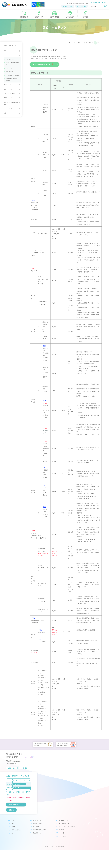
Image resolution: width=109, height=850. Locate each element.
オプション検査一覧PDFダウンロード (42, 64)
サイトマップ (62, 836)
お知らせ (6, 113)
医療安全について (64, 820)
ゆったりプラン (9, 68)
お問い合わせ (82, 6)
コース (85, 43)
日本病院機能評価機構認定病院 (40, 744)
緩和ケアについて (38, 820)
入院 (13, 823)
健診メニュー (7, 51)
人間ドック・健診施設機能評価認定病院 (63, 744)
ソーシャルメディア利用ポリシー (68, 827)
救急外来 (11, 810)
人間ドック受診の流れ (9, 93)
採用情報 (85, 17)
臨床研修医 (36, 827)
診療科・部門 (39, 17)
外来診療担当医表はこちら (16, 804)
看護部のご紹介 (37, 823)
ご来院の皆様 (23, 17)
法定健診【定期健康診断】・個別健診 (12, 79)
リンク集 (61, 833)
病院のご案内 (54, 17)
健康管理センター (8, 98)
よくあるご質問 (8, 108)
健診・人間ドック (77, 43)
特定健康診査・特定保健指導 (12, 75)
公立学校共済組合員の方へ (40, 830)
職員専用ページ (37, 833)
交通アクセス (68, 6)
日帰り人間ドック (10, 59)
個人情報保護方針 (64, 823)
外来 (13, 820)
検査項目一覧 (7, 84)
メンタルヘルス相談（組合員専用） (11, 103)
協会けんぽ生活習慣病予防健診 (12, 63)
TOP (70, 43)
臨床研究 (61, 830)
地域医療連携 (70, 17)
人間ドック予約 (8, 89)
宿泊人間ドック (9, 71)
